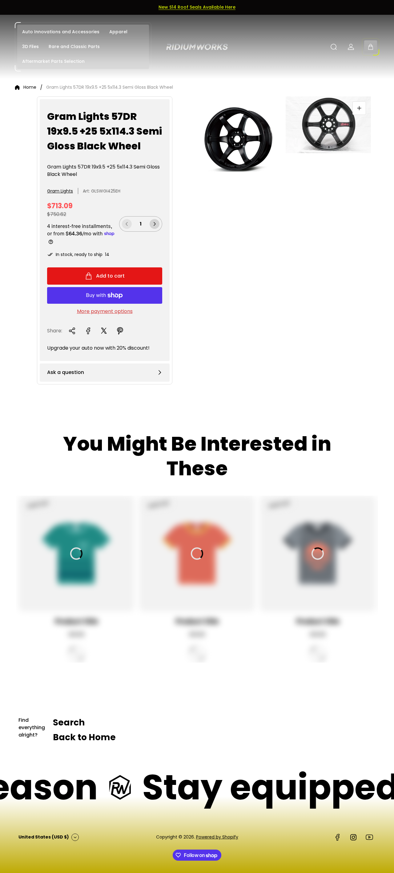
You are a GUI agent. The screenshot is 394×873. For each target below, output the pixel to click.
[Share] (72, 331)
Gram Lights (60, 191)
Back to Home (84, 737)
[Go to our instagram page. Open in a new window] (353, 837)
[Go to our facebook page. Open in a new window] (337, 837)
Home (29, 87)
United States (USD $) (43, 837)
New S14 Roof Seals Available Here (197, 7)
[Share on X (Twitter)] (104, 331)
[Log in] (351, 47)
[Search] (334, 47)
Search (69, 723)
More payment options (105, 311)
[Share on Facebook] (88, 331)
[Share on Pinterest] (120, 331)
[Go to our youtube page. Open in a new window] (369, 837)
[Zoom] (359, 108)
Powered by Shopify (217, 837)
